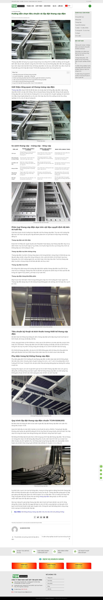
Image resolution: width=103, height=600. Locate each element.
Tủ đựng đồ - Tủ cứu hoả (82, 30)
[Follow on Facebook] (86, 1)
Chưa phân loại (79, 17)
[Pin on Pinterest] (44, 517)
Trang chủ (30, 6)
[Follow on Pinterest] (90, 1)
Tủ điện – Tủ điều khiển (81, 27)
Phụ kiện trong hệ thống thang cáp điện (23, 81)
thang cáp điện (44, 496)
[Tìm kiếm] (89, 6)
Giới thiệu (39, 6)
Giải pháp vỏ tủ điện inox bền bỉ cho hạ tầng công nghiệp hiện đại (82, 53)
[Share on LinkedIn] (47, 517)
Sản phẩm (47, 6)
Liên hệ (60, 6)
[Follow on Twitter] (89, 1)
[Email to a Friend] (41, 517)
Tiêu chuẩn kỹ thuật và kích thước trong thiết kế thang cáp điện (29, 79)
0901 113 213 (24, 589)
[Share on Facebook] (34, 517)
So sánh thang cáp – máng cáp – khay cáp (24, 76)
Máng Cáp (78, 19)
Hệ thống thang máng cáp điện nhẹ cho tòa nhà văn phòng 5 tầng (42, 512)
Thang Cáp (78, 22)
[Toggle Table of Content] (67, 72)
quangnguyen (25, 17)
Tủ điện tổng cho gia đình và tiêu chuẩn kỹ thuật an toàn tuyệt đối (82, 75)
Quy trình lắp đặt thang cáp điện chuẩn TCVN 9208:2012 (28, 83)
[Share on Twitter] (38, 517)
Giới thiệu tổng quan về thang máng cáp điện (24, 74)
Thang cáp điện (17, 90)
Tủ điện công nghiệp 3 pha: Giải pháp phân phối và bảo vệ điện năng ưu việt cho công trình (83, 68)
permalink (39, 522)
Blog (54, 6)
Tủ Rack (77, 33)
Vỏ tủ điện (78, 36)
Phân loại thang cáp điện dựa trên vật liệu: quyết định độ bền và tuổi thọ (32, 78)
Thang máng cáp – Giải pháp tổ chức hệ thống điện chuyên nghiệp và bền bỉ (83, 60)
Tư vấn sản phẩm (16, 11)
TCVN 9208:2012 (57, 420)
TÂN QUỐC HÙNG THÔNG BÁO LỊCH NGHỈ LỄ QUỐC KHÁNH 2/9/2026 (82, 46)
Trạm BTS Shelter (80, 25)
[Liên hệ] (101, 466)
